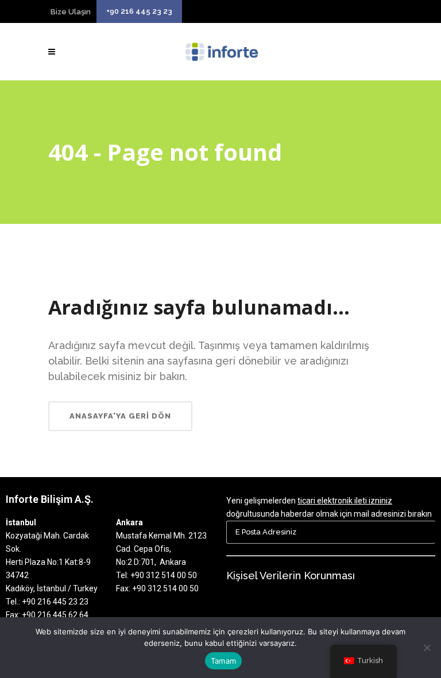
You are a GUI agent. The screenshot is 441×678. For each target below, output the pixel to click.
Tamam (223, 660)
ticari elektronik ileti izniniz (344, 500)
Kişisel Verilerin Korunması (290, 575)
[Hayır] (426, 647)
